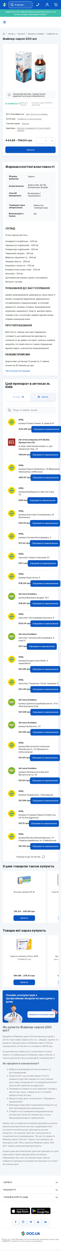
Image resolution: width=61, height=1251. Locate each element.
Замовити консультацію (41, 1014)
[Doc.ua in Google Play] (41, 1211)
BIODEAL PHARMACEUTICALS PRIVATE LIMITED (34, 129)
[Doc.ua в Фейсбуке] (16, 1222)
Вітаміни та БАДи (34, 34)
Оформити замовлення (45, 455)
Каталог (20, 34)
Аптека (10, 34)
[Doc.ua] (5, 5)
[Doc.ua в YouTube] (38, 1222)
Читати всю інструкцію (17, 371)
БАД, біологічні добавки (37, 114)
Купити (30, 150)
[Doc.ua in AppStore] (20, 1211)
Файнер (25, 124)
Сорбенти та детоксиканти (29, 119)
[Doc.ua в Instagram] (23, 1222)
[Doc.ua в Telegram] (31, 1222)
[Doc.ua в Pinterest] (45, 1222)
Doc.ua (7, 1239)
